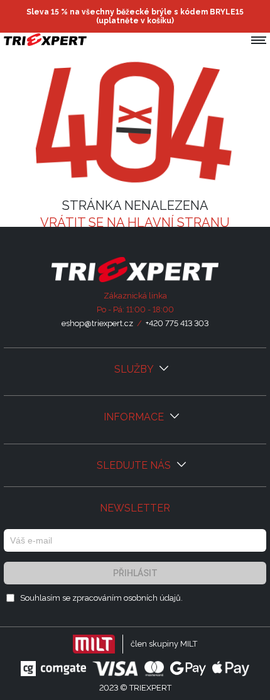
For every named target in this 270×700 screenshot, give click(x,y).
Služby (135, 369)
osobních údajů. (153, 598)
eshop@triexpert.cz (97, 323)
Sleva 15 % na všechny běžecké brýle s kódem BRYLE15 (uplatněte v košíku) (135, 16)
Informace (135, 417)
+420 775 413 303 (177, 323)
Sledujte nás (135, 465)
